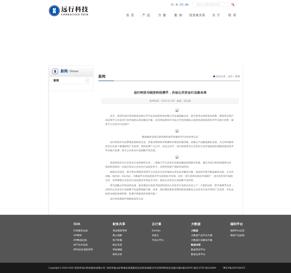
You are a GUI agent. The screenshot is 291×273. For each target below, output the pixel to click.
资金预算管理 (120, 230)
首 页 (130, 15)
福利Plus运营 (237, 230)
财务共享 (119, 224)
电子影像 (117, 240)
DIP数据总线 (80, 240)
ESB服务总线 (80, 230)
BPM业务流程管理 (83, 249)
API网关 (77, 235)
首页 (230, 76)
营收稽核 (117, 249)
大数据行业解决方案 (201, 240)
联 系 (232, 15)
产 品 (146, 15)
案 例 (178, 15)
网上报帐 (117, 235)
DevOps (156, 230)
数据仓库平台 (198, 254)
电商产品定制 (237, 235)
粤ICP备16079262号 (234, 267)
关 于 (216, 15)
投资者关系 (197, 15)
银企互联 (117, 244)
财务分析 (117, 254)
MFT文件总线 (80, 244)
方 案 (162, 15)
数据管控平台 (198, 249)
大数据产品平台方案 (201, 235)
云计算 (156, 224)
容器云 (155, 235)
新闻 (56, 80)
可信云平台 (158, 240)
